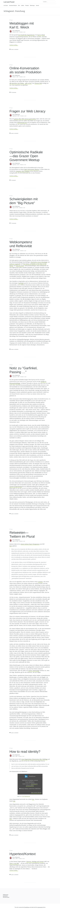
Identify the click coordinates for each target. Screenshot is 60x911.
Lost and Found (9, 2)
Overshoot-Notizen (13, 5)
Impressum (5, 895)
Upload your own (27, 796)
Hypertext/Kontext (22, 854)
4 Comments (13, 92)
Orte (19, 5)
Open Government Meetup (31, 169)
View (23, 796)
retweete (40, 581)
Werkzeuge (32, 5)
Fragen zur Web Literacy (27, 111)
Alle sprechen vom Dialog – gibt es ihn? (20, 83)
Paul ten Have (20, 265)
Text (11, 20)
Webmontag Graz (22, 122)
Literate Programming (15, 486)
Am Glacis (6, 5)
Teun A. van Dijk (14, 863)
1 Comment (13, 180)
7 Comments (13, 223)
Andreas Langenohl (14, 264)
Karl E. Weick (41, 35)
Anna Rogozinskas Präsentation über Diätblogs (34, 759)
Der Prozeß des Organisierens (26, 35)
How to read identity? (24, 751)
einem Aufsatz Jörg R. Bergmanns (30, 544)
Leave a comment (14, 49)
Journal (37, 5)
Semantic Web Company (23, 171)
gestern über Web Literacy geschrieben (25, 119)
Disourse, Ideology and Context (35, 861)
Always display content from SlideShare (31, 788)
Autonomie (40, 907)
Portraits (27, 5)
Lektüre (22, 5)
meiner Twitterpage (33, 670)
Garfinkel (21, 283)
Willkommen (5, 894)
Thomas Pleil (38, 83)
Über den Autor (6, 897)
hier (10, 546)
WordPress (26, 907)
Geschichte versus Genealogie (39, 262)
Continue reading (13, 45)
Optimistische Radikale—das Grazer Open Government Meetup (26, 156)
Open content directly (36, 792)
